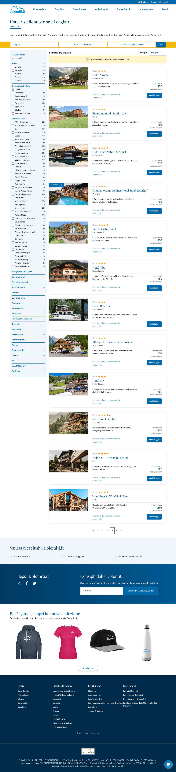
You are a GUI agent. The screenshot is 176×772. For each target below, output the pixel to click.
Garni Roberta (101, 306)
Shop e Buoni (123, 9)
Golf (17, 129)
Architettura (20, 184)
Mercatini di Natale (23, 174)
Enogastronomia (22, 132)
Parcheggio (28, 329)
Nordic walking (21, 260)
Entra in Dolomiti (130, 691)
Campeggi (19, 93)
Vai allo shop (88, 668)
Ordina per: (143, 53)
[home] (18, 9)
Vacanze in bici (21, 201)
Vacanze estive (21, 157)
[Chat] (168, 764)
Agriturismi (19, 107)
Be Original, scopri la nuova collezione (45, 613)
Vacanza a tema (28, 119)
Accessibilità (28, 335)
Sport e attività (28, 350)
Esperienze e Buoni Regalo (64, 691)
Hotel (17, 89)
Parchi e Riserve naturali (25, 232)
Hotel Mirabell (101, 75)
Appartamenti (21, 96)
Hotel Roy (98, 380)
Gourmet (19, 239)
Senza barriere (21, 246)
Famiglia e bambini (23, 146)
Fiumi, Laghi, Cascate (24, 225)
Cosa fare (59, 9)
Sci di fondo (20, 222)
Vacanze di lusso (22, 139)
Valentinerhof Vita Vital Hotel (110, 496)
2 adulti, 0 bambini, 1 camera (131, 45)
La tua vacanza (146, 9)
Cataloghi (57, 699)
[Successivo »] (126, 530)
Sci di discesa (20, 229)
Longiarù (18, 58)
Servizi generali (28, 277)
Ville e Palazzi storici (23, 191)
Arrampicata (20, 205)
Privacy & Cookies (95, 711)
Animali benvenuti (22, 143)
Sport (17, 136)
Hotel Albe (98, 267)
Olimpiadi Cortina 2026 (25, 218)
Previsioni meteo (60, 727)
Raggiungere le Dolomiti (63, 723)
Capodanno (20, 181)
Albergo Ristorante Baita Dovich (112, 342)
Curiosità (56, 703)
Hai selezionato (18, 55)
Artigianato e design (23, 187)
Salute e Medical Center (25, 126)
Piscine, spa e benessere (28, 319)
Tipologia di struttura (28, 86)
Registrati (163, 2)
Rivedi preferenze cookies (88, 733)
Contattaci (92, 707)
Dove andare (39, 9)
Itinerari (56, 711)
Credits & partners (95, 699)
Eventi (55, 707)
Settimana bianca (22, 160)
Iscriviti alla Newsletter (140, 591)
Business (28, 293)
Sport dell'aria (21, 256)
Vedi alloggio (154, 95)
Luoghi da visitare (22, 150)
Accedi (154, 2)
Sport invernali (21, 163)
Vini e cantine (21, 243)
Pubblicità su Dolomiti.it (133, 695)
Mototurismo (20, 249)
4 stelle (18, 74)
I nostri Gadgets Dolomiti (63, 695)
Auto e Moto (20, 215)
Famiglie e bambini (28, 282)
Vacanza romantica (23, 212)
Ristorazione (28, 308)
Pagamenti (28, 303)
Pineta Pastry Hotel (104, 229)
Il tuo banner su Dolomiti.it (134, 699)
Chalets (18, 110)
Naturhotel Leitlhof (104, 419)
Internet (28, 355)
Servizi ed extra (28, 298)
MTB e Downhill (22, 267)
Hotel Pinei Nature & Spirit (109, 152)
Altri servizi (28, 314)
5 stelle (18, 67)
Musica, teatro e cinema (25, 170)
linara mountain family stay (109, 113)
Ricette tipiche (59, 719)
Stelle (28, 64)
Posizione (28, 371)
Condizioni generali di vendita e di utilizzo (105, 703)
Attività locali (101, 9)
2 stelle (18, 81)
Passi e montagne (22, 253)
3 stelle (18, 77)
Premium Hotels (22, 263)
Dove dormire (79, 9)
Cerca (161, 45)
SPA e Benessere (22, 122)
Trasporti (28, 324)
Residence (19, 103)
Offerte (21, 699)
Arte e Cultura (21, 177)
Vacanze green (21, 208)
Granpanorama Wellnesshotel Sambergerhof (119, 190)
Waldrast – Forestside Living (110, 457)
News (55, 715)
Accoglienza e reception (28, 272)
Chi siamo (92, 691)
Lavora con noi (94, 695)
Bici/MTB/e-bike (28, 366)
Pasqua (18, 167)
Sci (28, 361)
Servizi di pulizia (28, 340)
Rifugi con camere (22, 113)
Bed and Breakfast (23, 100)
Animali (28, 345)
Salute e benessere (23, 194)
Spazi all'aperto (28, 288)
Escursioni (19, 198)
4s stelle (18, 70)
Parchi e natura (21, 153)
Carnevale (19, 236)
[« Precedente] (88, 530)
